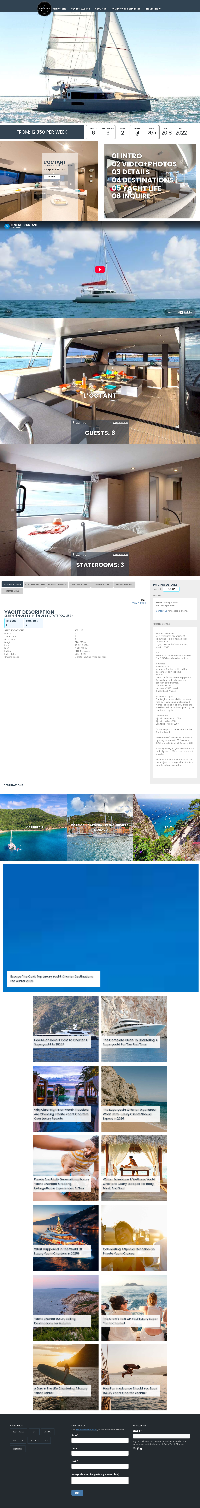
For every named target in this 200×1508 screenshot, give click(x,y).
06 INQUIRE (131, 196)
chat (94, 1429)
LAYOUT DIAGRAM (57, 584)
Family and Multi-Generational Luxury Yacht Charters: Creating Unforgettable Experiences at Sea (61, 1183)
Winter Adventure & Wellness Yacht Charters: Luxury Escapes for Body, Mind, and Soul (129, 1183)
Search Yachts (80, 8)
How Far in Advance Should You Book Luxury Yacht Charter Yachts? (130, 1390)
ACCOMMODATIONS (35, 584)
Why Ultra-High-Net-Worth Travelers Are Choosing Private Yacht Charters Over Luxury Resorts (61, 1114)
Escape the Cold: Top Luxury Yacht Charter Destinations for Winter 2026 (51, 978)
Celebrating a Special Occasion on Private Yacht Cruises (129, 1251)
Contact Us (161, 611)
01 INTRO (127, 156)
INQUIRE (51, 176)
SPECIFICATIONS (12, 584)
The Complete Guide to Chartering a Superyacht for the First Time (130, 1042)
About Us (101, 8)
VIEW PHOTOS (139, 603)
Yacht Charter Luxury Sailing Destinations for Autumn (54, 1321)
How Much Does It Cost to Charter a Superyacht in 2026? (60, 1042)
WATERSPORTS (79, 584)
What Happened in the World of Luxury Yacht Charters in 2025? (58, 1251)
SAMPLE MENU (12, 591)
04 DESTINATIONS (142, 180)
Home (34, 1432)
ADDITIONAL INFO (124, 584)
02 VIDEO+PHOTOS (144, 164)
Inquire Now (153, 8)
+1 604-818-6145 (83, 1429)
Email (143, 1431)
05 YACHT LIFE (136, 188)
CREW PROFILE (102, 584)
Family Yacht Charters (126, 8)
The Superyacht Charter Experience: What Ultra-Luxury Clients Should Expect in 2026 (129, 1114)
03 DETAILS (131, 172)
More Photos (122, 422)
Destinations (58, 8)
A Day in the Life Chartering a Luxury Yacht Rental (60, 1390)
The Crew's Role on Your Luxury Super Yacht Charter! (130, 1321)
